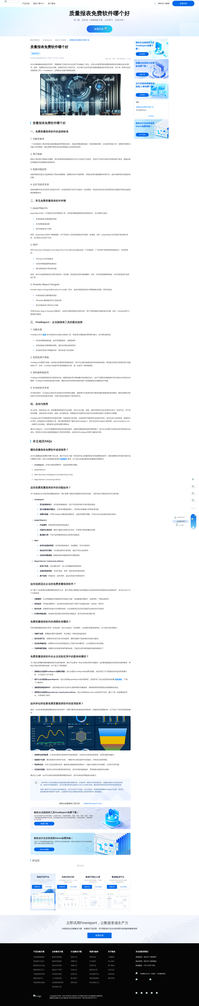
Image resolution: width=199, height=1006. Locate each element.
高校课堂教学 (94, 978)
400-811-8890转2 (150, 961)
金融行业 (74, 965)
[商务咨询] (193, 521)
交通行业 (74, 974)
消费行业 (74, 961)
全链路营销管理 (57, 982)
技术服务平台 (94, 974)
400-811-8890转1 (150, 957)
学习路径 (92, 961)
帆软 (44, 334)
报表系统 (118, 679)
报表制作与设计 (39, 961)
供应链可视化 (57, 974)
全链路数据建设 (39, 957)
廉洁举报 (111, 978)
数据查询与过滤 (39, 965)
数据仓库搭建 (57, 957)
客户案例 (111, 965)
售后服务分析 (57, 987)
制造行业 (74, 957)
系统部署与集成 (39, 982)
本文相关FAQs (141, 110)
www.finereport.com (93, 803)
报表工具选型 (60, 40)
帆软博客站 (35, 40)
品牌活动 (111, 974)
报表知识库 (93, 970)
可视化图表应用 (39, 974)
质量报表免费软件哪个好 (145, 107)
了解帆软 (111, 957)
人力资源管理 (57, 978)
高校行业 (74, 970)
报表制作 (63, 459)
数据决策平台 (38, 978)
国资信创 (74, 982)
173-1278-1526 (149, 965)
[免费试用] (80, 733)
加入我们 (111, 961)
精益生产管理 (57, 970)
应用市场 (92, 965)
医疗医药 (74, 978)
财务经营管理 (57, 965)
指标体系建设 (57, 961)
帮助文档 (92, 957)
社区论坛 (111, 970)
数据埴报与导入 (39, 970)
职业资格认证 (94, 982)
